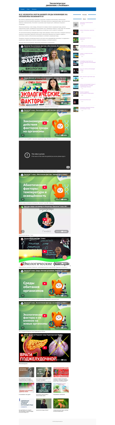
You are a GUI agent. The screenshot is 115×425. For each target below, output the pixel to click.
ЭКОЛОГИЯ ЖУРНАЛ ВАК (85, 99)
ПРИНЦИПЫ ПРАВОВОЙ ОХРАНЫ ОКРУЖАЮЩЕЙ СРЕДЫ (87, 108)
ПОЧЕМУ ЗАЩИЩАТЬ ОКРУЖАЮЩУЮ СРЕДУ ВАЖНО (87, 92)
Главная (22, 9)
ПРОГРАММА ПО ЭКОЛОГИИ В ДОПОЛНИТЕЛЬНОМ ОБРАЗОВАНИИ (88, 46)
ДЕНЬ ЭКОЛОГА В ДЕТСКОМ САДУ (87, 76)
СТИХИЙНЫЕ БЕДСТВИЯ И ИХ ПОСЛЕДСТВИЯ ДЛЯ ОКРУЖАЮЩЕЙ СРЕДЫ (88, 62)
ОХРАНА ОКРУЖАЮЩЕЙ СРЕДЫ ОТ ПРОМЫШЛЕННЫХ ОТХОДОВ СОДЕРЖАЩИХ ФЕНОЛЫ (87, 85)
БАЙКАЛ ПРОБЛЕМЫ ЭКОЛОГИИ (87, 30)
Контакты (34, 9)
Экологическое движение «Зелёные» (57, 4)
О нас (28, 9)
